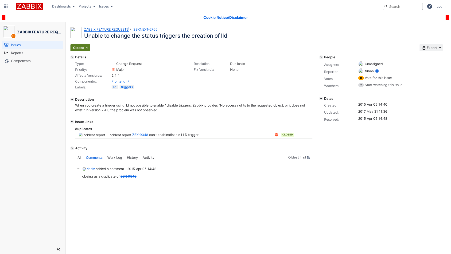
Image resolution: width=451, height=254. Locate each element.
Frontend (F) (121, 81)
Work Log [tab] (114, 157)
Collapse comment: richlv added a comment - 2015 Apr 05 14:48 (78, 169)
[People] (321, 57)
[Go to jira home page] (29, 6)
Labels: (80, 87)
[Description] (72, 99)
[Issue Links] (72, 121)
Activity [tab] (148, 157)
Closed (287, 134)
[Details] (72, 57)
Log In (441, 6)
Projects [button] (85, 6)
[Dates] (321, 98)
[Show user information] (377, 71)
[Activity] (72, 148)
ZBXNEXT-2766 (145, 29)
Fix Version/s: (204, 69)
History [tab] (132, 157)
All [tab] (79, 157)
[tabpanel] (193, 171)
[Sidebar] (58, 249)
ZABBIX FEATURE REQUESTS (106, 29)
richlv (91, 169)
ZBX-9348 (140, 135)
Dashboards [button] (61, 6)
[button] (5, 6)
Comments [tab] (94, 157)
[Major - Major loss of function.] (113, 69)
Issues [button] (104, 6)
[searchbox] (403, 6)
